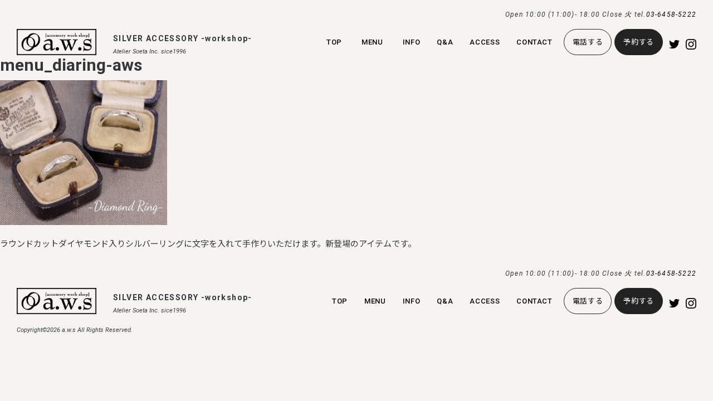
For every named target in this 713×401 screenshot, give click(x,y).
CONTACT (534, 42)
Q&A (445, 42)
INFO (412, 42)
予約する (638, 42)
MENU (372, 42)
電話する (588, 42)
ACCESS (485, 42)
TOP (334, 42)
